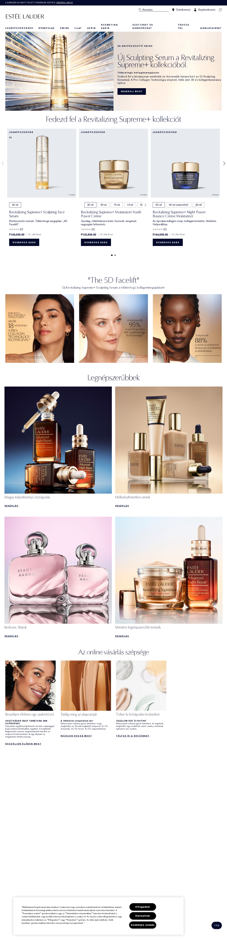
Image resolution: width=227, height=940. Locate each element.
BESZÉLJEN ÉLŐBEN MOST (23, 744)
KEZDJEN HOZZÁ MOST (76, 736)
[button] (216, 925)
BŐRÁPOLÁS (47, 28)
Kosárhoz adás (24, 242)
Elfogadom (142, 907)
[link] (40, 328)
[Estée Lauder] (25, 16)
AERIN (91, 28)
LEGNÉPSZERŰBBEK (19, 28)
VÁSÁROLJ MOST (132, 91)
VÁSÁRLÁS (11, 506)
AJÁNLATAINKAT (211, 28)
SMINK (64, 28)
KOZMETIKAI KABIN (109, 27)
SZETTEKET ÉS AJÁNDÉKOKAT (142, 27)
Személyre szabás (143, 925)
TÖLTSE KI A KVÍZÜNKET (133, 736)
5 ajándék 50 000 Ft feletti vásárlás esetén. (39, 2)
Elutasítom (142, 915)
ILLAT (78, 28)
